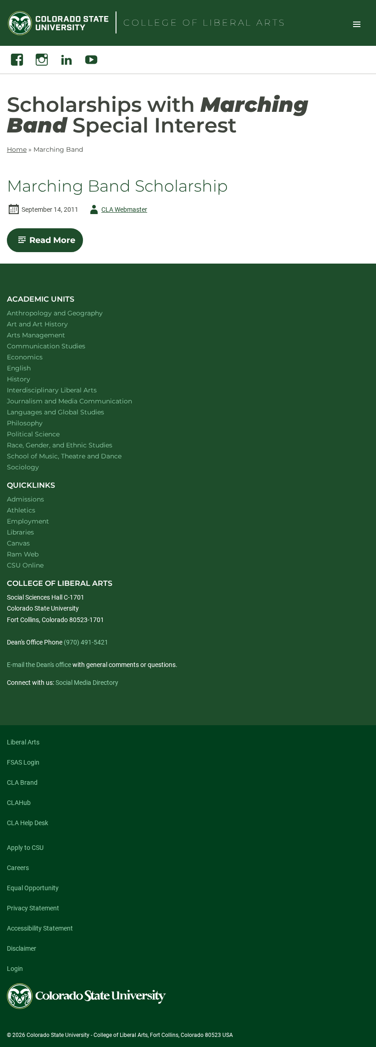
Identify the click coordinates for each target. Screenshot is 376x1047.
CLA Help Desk (27, 823)
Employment (28, 521)
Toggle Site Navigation (356, 23)
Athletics (21, 510)
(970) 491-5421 (86, 642)
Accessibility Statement (40, 928)
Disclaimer (21, 948)
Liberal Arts (23, 742)
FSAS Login (23, 762)
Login (15, 968)
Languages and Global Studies (67, 412)
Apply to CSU (25, 847)
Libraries (20, 532)
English (30, 368)
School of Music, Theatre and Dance (76, 456)
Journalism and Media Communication (81, 401)
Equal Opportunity (33, 888)
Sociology (34, 467)
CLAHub (19, 802)
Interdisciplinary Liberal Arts (64, 390)
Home (17, 149)
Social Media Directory (86, 682)
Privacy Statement (33, 908)
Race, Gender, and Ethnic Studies (71, 445)
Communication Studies (58, 346)
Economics (36, 357)
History (30, 379)
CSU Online (25, 565)
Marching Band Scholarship (117, 186)
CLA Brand (22, 782)
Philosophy (36, 423)
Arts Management (48, 335)
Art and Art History (49, 324)
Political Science (45, 434)
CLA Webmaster (117, 211)
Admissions (25, 499)
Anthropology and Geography (66, 313)
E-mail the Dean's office (39, 664)
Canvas (18, 543)
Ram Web (23, 554)
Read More (56, 243)
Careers (18, 867)
